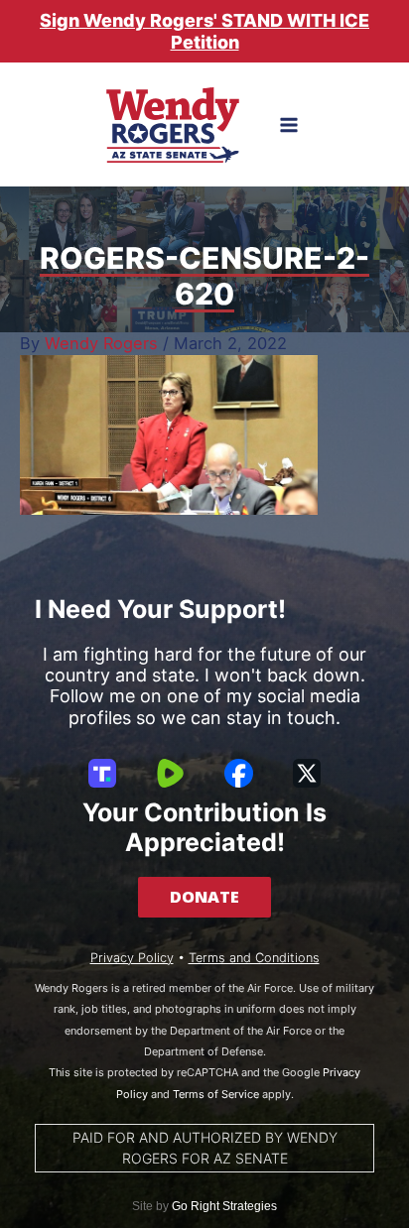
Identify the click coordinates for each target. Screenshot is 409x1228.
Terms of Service (216, 1094)
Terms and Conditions (254, 957)
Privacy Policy (132, 957)
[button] (204, 897)
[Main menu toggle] (289, 125)
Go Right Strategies (224, 1206)
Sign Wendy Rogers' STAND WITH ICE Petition (204, 31)
